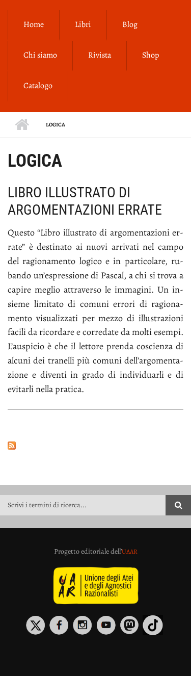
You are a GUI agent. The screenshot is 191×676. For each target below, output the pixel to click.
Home (33, 24)
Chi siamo (40, 55)
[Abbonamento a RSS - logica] (95, 445)
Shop (150, 55)
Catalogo (37, 85)
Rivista (99, 55)
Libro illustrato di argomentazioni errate (85, 201)
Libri (83, 24)
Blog (130, 24)
